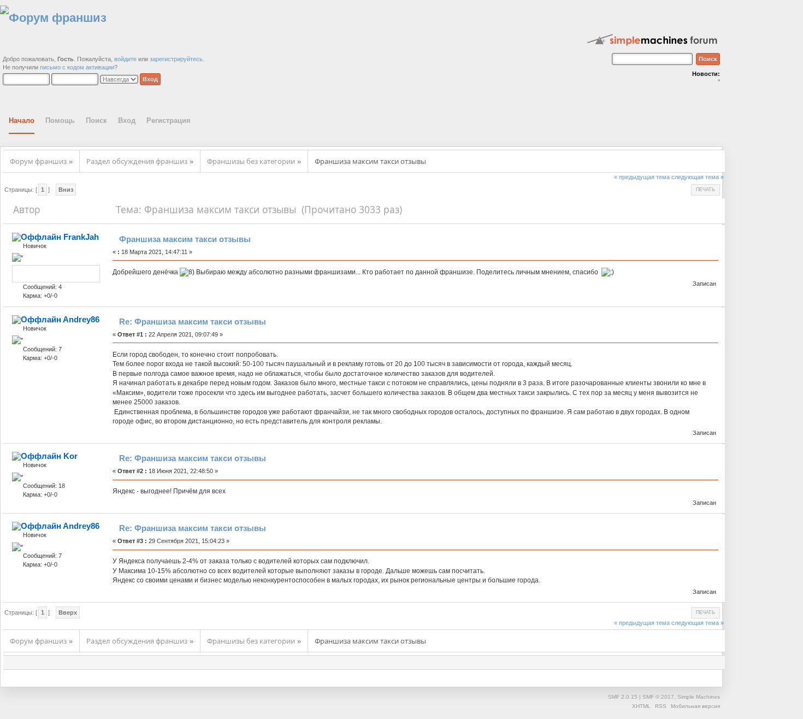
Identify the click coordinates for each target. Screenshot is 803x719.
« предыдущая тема (642, 177)
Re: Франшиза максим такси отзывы (192, 321)
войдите (125, 59)
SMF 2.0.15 (622, 697)
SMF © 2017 (658, 697)
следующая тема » (697, 177)
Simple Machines (698, 697)
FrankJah (81, 236)
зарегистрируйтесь (176, 59)
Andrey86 (81, 319)
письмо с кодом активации (77, 67)
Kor (70, 456)
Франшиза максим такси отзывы (185, 239)
